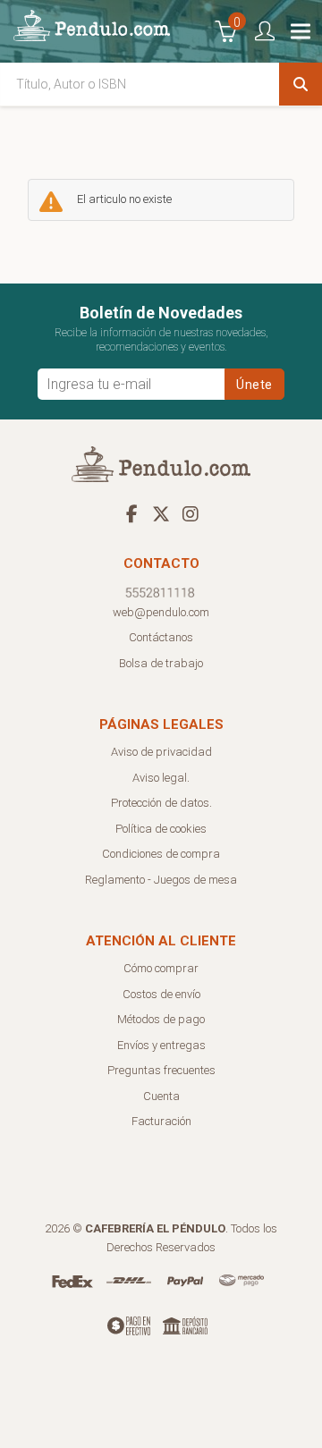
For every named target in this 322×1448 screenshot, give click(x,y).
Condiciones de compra (161, 853)
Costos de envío (161, 994)
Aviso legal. (161, 777)
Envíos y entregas (161, 1045)
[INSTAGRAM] (190, 513)
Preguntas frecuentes (161, 1070)
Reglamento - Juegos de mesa (161, 879)
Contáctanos (161, 637)
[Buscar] (300, 84)
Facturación (161, 1121)
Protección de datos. (161, 802)
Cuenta (161, 1096)
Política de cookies (161, 828)
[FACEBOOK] (131, 513)
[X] (161, 513)
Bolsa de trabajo (161, 663)
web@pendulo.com (161, 612)
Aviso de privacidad (161, 751)
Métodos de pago (161, 1019)
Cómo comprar (161, 968)
